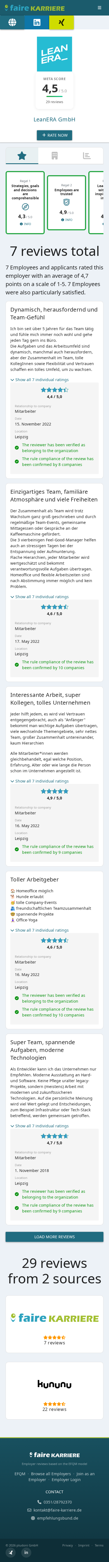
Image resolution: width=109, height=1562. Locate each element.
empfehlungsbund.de (57, 1518)
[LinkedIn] (37, 22)
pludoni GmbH (27, 1545)
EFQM (20, 1473)
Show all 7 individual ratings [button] (42, 379)
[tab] (22, 155)
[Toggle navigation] (99, 8)
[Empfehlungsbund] (11, 1553)
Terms (99, 1545)
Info (27, 224)
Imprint (83, 1545)
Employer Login (66, 1479)
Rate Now (57, 135)
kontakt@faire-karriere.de (58, 1510)
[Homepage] (12, 22)
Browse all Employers (51, 1473)
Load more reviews (54, 1236)
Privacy (67, 1545)
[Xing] (61, 22)
